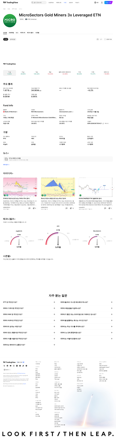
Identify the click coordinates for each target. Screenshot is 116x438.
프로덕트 (51, 2)
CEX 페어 (38, 375)
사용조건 (56, 414)
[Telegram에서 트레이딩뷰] (20, 366)
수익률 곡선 (38, 404)
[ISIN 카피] (103, 123)
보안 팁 (56, 423)
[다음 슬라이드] (112, 187)
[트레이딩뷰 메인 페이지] (10, 2)
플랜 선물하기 (57, 369)
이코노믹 (38, 392)
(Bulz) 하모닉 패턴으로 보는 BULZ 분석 (53, 198)
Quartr (24, 383)
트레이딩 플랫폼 (103, 370)
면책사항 (56, 416)
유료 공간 (79, 391)
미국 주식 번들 (58, 387)
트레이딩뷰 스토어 (59, 406)
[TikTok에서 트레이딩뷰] (23, 366)
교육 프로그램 (102, 380)
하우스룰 (79, 370)
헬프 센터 (56, 397)
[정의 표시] (14, 88)
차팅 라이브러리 (103, 365)
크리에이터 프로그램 (82, 369)
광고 (100, 375)
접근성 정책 (57, 421)
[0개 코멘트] (29, 208)
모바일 (37, 414)
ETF (36, 370)
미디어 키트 (57, 401)
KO (97, 2)
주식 (37, 368)
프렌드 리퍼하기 (81, 367)
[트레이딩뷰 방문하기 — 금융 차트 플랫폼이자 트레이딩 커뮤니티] (9, 64)
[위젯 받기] (101, 39)
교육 (78, 379)
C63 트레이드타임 (59, 409)
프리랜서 (79, 389)
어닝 (37, 394)
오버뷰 (56, 374)
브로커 (71, 2)
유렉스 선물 (57, 385)
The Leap (56, 379)
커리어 (56, 399)
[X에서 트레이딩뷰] (4, 366)
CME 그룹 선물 (58, 384)
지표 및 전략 (80, 385)
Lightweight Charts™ (104, 367)
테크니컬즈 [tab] (30, 32)
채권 (37, 372)
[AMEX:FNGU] (5, 195)
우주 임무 (56, 394)
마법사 (78, 387)
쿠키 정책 (56, 419)
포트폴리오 (38, 402)
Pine (37, 379)
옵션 (37, 406)
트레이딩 (79, 377)
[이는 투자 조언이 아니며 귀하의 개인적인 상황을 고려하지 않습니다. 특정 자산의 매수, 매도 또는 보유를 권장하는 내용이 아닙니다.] (25, 222)
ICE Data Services (21, 373)
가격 (55, 365)
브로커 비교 (57, 377)
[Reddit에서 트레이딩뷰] (26, 366)
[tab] (5, 39)
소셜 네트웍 (80, 363)
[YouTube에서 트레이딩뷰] (10, 366)
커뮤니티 (58, 2)
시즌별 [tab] (37, 32)
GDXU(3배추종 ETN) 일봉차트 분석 (90, 198)
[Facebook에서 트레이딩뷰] (7, 366)
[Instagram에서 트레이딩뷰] (14, 366)
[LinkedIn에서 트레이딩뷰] (17, 366)
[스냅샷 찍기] (97, 39)
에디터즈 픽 (80, 380)
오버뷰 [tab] (5, 32)
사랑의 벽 (79, 365)
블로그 (56, 396)
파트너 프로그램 (103, 379)
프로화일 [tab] (11, 32)
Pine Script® (39, 409)
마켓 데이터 (57, 367)
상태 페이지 (57, 426)
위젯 (100, 363)
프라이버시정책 (58, 417)
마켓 (65, 2)
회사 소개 (56, 392)
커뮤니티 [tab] (22, 32)
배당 (37, 396)
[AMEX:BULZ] (42, 195)
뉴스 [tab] (17, 32)
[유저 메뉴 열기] (101, 2)
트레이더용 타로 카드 (59, 407)
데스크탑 (38, 416)
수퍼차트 (38, 363)
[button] (55, 2)
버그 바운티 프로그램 (59, 424)
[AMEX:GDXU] (80, 195)
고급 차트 (101, 369)
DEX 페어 (38, 377)
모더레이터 (79, 372)
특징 (55, 363)
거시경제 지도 (39, 407)
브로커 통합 (102, 377)
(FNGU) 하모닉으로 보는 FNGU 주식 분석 (16, 198)
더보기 (77, 2)
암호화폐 (38, 374)
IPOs (37, 397)
